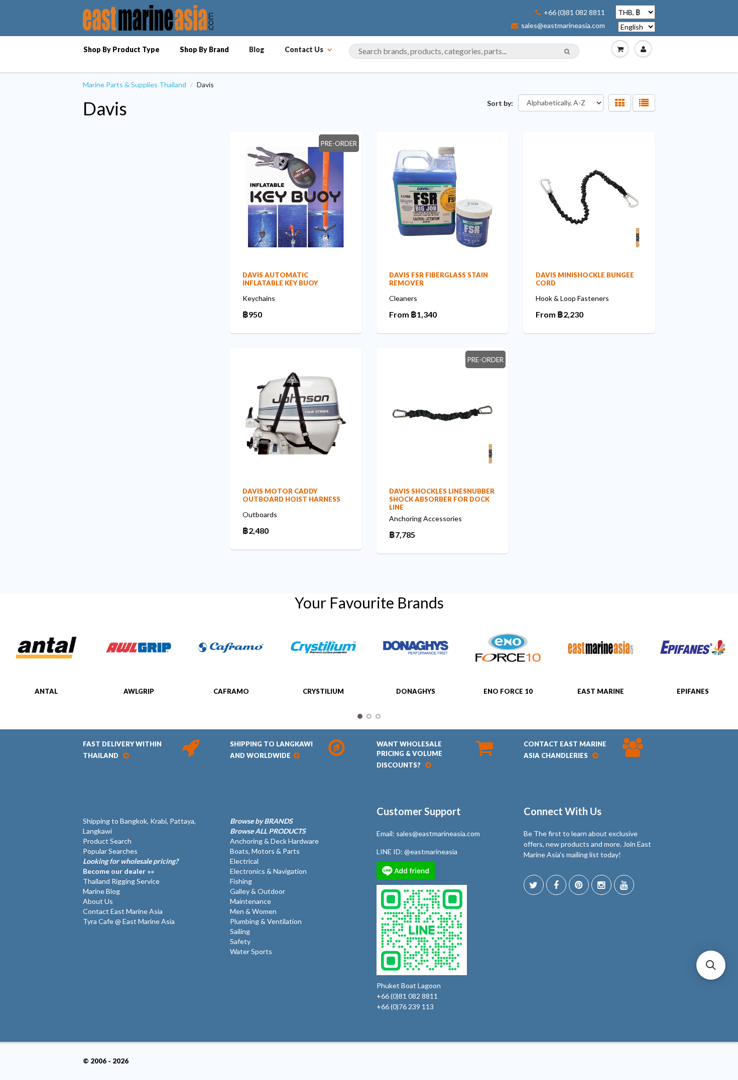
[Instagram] (601, 885)
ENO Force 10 (508, 691)
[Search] (567, 52)
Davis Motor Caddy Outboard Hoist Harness (291, 495)
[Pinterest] (579, 885)
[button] (710, 965)
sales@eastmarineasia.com (563, 26)
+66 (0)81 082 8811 (574, 13)
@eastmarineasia (430, 851)
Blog (257, 49)
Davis (105, 108)
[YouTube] (624, 885)
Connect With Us (562, 811)
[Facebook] (556, 885)
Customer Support (419, 811)
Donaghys (415, 691)
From (413, 314)
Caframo (231, 691)
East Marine (600, 691)
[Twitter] (534, 885)
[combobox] (464, 51)
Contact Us (304, 49)
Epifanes (693, 691)
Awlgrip (139, 691)
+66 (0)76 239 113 (405, 1006)
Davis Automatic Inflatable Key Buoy (280, 279)
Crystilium (323, 691)
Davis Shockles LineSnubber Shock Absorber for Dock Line (442, 499)
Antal (46, 691)
